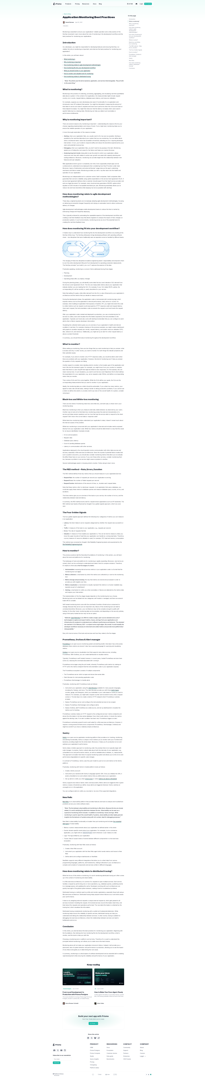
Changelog (93, 1065)
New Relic (67, 797)
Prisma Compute (95, 1053)
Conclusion (68, 926)
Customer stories (112, 1053)
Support (125, 1050)
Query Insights (94, 1059)
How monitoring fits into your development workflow (80, 68)
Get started (148, 3)
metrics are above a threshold (108, 779)
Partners (125, 1053)
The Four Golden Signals (74, 512)
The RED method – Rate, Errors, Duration (82, 469)
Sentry (66, 733)
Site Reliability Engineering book (72, 544)
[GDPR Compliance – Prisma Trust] (93, 1074)
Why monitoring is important (72, 62)
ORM (91, 1047)
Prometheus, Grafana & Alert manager (81, 639)
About (142, 1047)
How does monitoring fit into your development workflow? (91, 228)
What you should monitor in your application (77, 70)
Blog (100, 4)
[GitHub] (64, 1050)
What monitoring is (69, 59)
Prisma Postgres (95, 1050)
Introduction (69, 42)
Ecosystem (110, 1050)
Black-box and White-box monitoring (81, 399)
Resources (85, 4)
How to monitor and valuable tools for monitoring (78, 73)
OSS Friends (127, 1059)
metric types (115, 690)
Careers (142, 1053)
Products (68, 4)
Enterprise (126, 1056)
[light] (147, 1074)
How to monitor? (71, 550)
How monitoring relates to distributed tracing (77, 76)
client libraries (92, 688)
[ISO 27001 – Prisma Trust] (107, 1074)
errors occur (89, 779)
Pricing (77, 4)
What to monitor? (71, 344)
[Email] (62, 1059)
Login (141, 3)
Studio (92, 1056)
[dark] (149, 1074)
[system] (151, 1074)
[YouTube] (61, 1050)
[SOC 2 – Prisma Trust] (115, 1074)
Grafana (65, 652)
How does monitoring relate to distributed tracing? (87, 871)
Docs (94, 4)
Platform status (94, 1067)
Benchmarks (110, 1059)
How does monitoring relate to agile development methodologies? (87, 195)
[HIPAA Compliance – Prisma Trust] (99, 1074)
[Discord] (136, 4)
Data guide (110, 1056)
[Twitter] (57, 1050)
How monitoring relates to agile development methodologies (82, 65)
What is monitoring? (72, 89)
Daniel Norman (70, 22)
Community (126, 1047)
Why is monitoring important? (77, 119)
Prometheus (66, 644)
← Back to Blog (67, 14)
